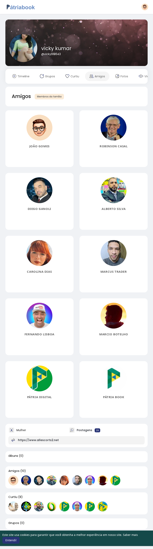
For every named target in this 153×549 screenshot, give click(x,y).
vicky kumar (56, 48)
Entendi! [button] (11, 540)
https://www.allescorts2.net (38, 440)
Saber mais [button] (130, 535)
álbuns (13, 455)
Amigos (14, 470)
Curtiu (12, 497)
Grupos (13, 523)
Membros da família (49, 96)
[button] (145, 7)
